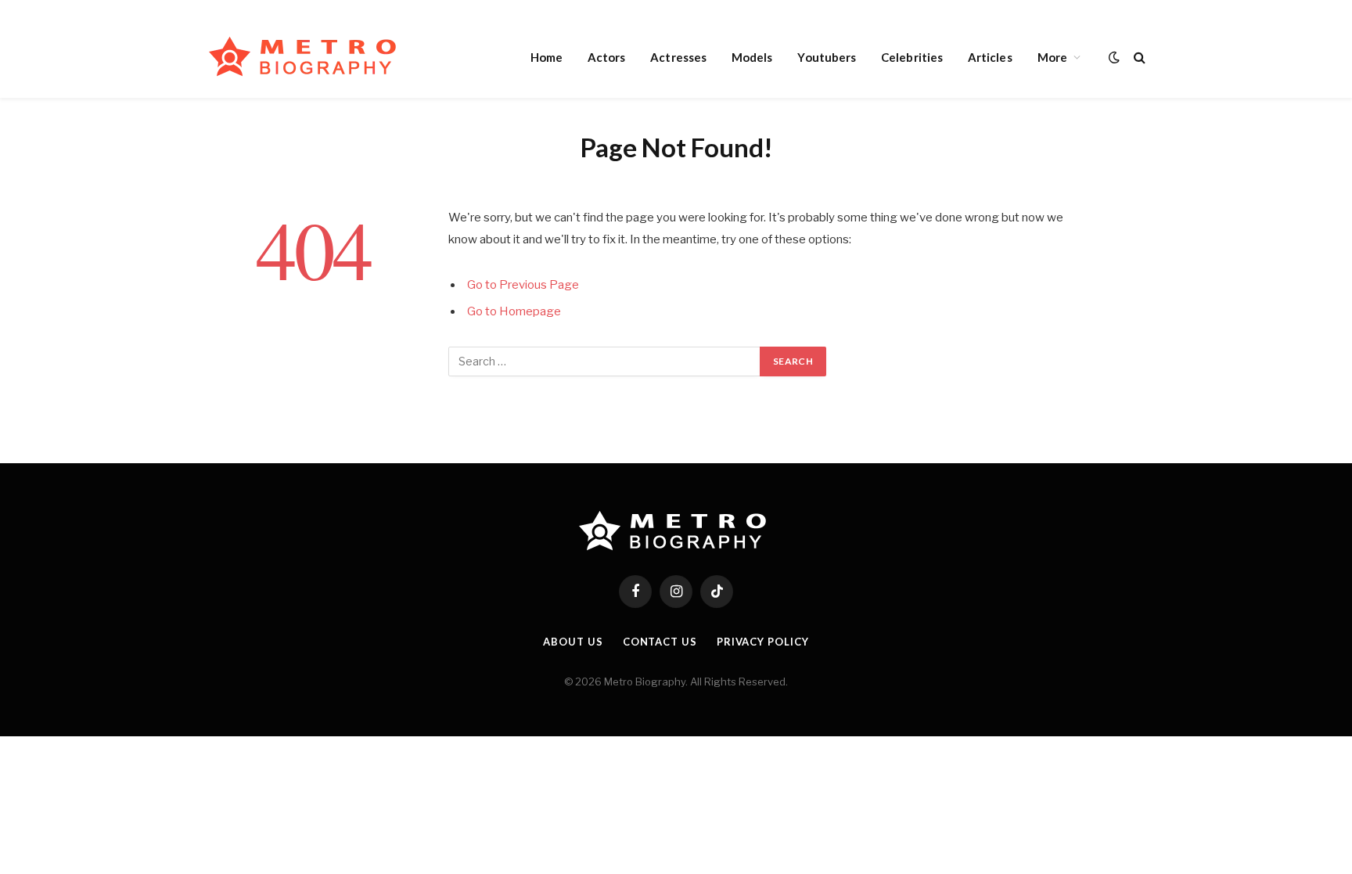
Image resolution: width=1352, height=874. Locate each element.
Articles (990, 57)
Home (546, 57)
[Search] (1138, 56)
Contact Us (660, 641)
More (1052, 57)
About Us (572, 641)
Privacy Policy (763, 641)
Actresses (678, 57)
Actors (606, 57)
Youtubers (826, 57)
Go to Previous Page (523, 285)
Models (752, 57)
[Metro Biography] (306, 56)
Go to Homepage (514, 311)
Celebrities (912, 57)
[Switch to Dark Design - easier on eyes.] (1114, 57)
